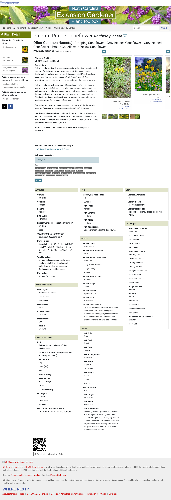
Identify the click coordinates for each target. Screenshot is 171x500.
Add (39, 180)
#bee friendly (88, 168)
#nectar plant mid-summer (66, 168)
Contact (71, 28)
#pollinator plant (40, 175)
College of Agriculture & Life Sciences (67, 494)
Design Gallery (36, 28)
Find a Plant (20, 28)
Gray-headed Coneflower (124, 43)
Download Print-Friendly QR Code (49, 454)
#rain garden (56, 173)
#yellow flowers (70, 170)
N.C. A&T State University (35, 467)
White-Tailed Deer (11, 99)
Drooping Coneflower (89, 43)
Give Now (60, 28)
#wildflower (79, 168)
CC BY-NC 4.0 (157, 99)
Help (49, 28)
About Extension (10, 494)
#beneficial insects (78, 173)
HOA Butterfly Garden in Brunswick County (52, 149)
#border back (48, 170)
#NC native (79, 170)
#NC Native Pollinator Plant (43, 173)
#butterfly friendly (59, 170)
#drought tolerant (52, 168)
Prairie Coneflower (65, 47)
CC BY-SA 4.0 (125, 106)
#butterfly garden (91, 173)
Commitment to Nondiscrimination (25, 475)
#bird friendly (39, 170)
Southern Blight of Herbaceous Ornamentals (14, 85)
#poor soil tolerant (66, 173)
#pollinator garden (41, 168)
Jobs (22, 494)
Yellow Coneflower (93, 47)
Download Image (124, 109)
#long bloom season (62, 175)
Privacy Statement (58, 475)
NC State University (11, 467)
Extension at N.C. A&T (96, 494)
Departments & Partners (37, 494)
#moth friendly (51, 175)
